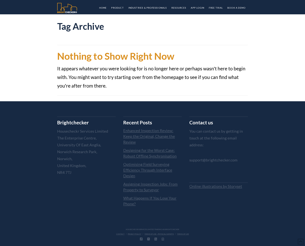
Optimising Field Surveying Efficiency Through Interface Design (147, 170)
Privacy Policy (134, 234)
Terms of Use (183, 234)
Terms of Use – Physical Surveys (159, 234)
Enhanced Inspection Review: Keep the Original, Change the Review (149, 136)
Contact (120, 234)
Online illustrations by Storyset (215, 186)
